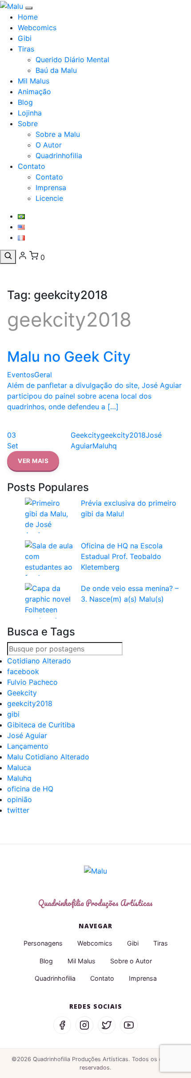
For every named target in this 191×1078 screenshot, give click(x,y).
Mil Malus (33, 80)
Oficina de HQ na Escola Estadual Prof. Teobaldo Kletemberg (122, 556)
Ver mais (33, 460)
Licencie (49, 198)
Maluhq (19, 778)
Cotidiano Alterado (39, 660)
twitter (18, 810)
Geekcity (22, 692)
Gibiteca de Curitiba (41, 724)
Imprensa (51, 187)
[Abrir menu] (28, 8)
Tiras (26, 48)
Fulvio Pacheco (32, 682)
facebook (23, 671)
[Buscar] (8, 257)
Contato (31, 166)
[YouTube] (129, 1025)
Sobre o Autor (131, 961)
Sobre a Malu (58, 134)
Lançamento (27, 746)
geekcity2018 (29, 703)
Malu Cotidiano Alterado (48, 756)
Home (28, 16)
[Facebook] (62, 1025)
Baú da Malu (56, 70)
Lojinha (30, 112)
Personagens (43, 943)
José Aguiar (27, 735)
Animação (34, 91)
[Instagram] (84, 1025)
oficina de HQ (30, 788)
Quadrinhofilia (59, 155)
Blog (25, 102)
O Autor (49, 144)
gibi (13, 714)
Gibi (25, 38)
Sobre (28, 123)
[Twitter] (106, 1025)
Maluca (19, 767)
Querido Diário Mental (72, 59)
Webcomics (37, 27)
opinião (19, 799)
